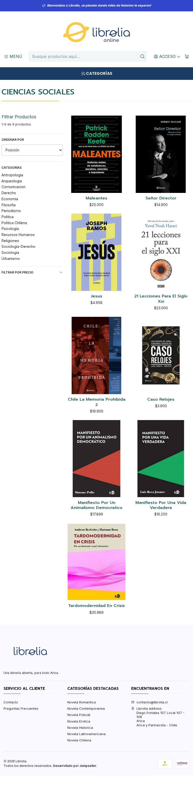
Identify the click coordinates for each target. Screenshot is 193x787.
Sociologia (10, 252)
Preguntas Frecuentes (21, 708)
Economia (10, 199)
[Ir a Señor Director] (161, 154)
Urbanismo (11, 258)
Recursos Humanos (18, 234)
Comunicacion (13, 187)
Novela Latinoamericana (86, 734)
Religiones (10, 240)
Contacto (11, 702)
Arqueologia (12, 181)
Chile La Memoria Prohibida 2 (96, 402)
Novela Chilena (79, 740)
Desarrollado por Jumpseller (74, 766)
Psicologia (10, 228)
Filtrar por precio (17, 272)
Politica (8, 217)
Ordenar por (13, 140)
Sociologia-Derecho (18, 246)
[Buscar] (142, 56)
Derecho (9, 193)
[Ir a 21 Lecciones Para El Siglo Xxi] (161, 252)
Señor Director (161, 198)
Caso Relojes (160, 399)
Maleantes (96, 198)
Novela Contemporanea (86, 708)
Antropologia (12, 175)
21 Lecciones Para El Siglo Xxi (160, 298)
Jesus (96, 296)
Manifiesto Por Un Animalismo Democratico (96, 505)
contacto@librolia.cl (152, 702)
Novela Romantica (81, 702)
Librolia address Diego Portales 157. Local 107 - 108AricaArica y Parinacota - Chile (160, 716)
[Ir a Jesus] (96, 252)
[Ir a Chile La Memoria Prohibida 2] (96, 355)
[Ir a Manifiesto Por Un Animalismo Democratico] (96, 458)
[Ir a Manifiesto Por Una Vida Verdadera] (161, 458)
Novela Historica (80, 728)
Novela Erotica (78, 721)
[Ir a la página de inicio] (96, 32)
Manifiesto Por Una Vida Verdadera (160, 505)
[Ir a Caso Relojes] (161, 355)
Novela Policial (78, 715)
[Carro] (186, 56)
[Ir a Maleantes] (96, 154)
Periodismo (11, 211)
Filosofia (9, 205)
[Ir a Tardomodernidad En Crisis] (96, 561)
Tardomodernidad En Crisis (96, 606)
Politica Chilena (14, 223)
